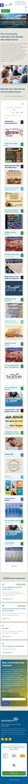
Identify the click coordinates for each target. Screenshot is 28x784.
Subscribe (5, 703)
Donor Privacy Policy (14, 779)
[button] (2, 5)
